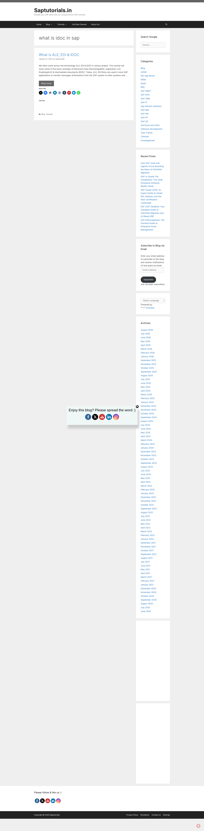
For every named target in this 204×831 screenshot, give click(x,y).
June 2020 (146, 611)
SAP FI (144, 102)
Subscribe (148, 279)
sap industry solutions (151, 106)
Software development (151, 129)
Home (38, 24)
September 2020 (149, 600)
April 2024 (146, 436)
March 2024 (146, 440)
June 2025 (146, 383)
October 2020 (147, 596)
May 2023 (145, 478)
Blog (43, 114)
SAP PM (144, 114)
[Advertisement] (84, 139)
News (143, 83)
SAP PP (144, 117)
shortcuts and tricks (150, 125)
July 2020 (145, 607)
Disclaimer (144, 815)
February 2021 (147, 581)
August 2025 (147, 375)
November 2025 (148, 364)
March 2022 (146, 531)
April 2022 (145, 527)
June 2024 (146, 429)
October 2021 (147, 550)
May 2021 (145, 569)
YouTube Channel (79, 24)
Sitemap (166, 815)
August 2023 (147, 467)
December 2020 (148, 588)
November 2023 (148, 455)
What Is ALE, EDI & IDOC (59, 55)
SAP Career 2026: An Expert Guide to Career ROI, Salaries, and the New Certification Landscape (152, 196)
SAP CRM (145, 98)
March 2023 (146, 486)
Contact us (156, 815)
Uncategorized (148, 140)
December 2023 (148, 451)
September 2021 (148, 554)
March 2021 (146, 577)
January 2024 (147, 448)
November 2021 (148, 546)
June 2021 (146, 566)
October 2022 (147, 505)
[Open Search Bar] (166, 24)
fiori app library (148, 76)
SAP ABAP (146, 91)
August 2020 (147, 603)
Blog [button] (48, 24)
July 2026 (145, 334)
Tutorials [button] (61, 24)
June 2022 (146, 520)
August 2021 (147, 558)
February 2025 (148, 398)
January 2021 (147, 585)
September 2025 (149, 372)
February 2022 (148, 535)
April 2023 (146, 482)
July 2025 (145, 379)
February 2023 (148, 489)
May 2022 (145, 524)
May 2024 (145, 432)
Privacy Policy (132, 815)
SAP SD (144, 121)
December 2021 (148, 543)
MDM (143, 79)
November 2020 (148, 592)
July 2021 (145, 562)
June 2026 (146, 337)
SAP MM (145, 110)
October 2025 (147, 368)
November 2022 (148, 501)
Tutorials (49, 114)
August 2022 (147, 512)
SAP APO (145, 95)
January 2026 (147, 356)
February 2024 (148, 444)
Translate (149, 308)
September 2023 (149, 463)
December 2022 (148, 497)
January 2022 (147, 539)
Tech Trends (147, 133)
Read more (46, 83)
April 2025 (145, 391)
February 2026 (148, 353)
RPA (143, 87)
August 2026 (147, 330)
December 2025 (148, 360)
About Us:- (95, 24)
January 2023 (147, 493)
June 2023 (146, 474)
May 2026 (145, 341)
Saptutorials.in (53, 10)
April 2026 (146, 345)
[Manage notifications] (198, 826)
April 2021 (145, 573)
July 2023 (145, 470)
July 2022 (145, 516)
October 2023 (147, 459)
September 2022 (149, 508)
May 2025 (145, 387)
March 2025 (146, 394)
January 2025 (147, 402)
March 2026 (146, 349)
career (144, 72)
